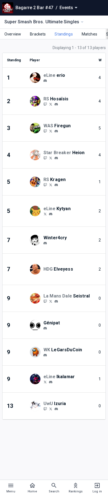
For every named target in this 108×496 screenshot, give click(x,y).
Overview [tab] (12, 34)
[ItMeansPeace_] (50, 158)
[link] (45, 80)
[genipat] (45, 328)
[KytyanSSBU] (45, 214)
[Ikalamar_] (45, 382)
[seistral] (56, 301)
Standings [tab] (64, 34)
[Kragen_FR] (45, 184)
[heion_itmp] (45, 158)
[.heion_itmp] (56, 158)
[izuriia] (56, 409)
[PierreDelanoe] (50, 131)
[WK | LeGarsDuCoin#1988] (45, 355)
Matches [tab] (89, 34)
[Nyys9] (50, 104)
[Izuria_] (50, 408)
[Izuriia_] (45, 408)
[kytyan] (50, 214)
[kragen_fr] (56, 185)
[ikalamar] (50, 382)
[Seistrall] (45, 301)
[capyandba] (45, 104)
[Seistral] (50, 301)
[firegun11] (45, 131)
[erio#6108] (45, 81)
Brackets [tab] (38, 34)
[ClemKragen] (50, 184)
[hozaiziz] (56, 104)
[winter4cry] (45, 243)
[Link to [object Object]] (36, 77)
